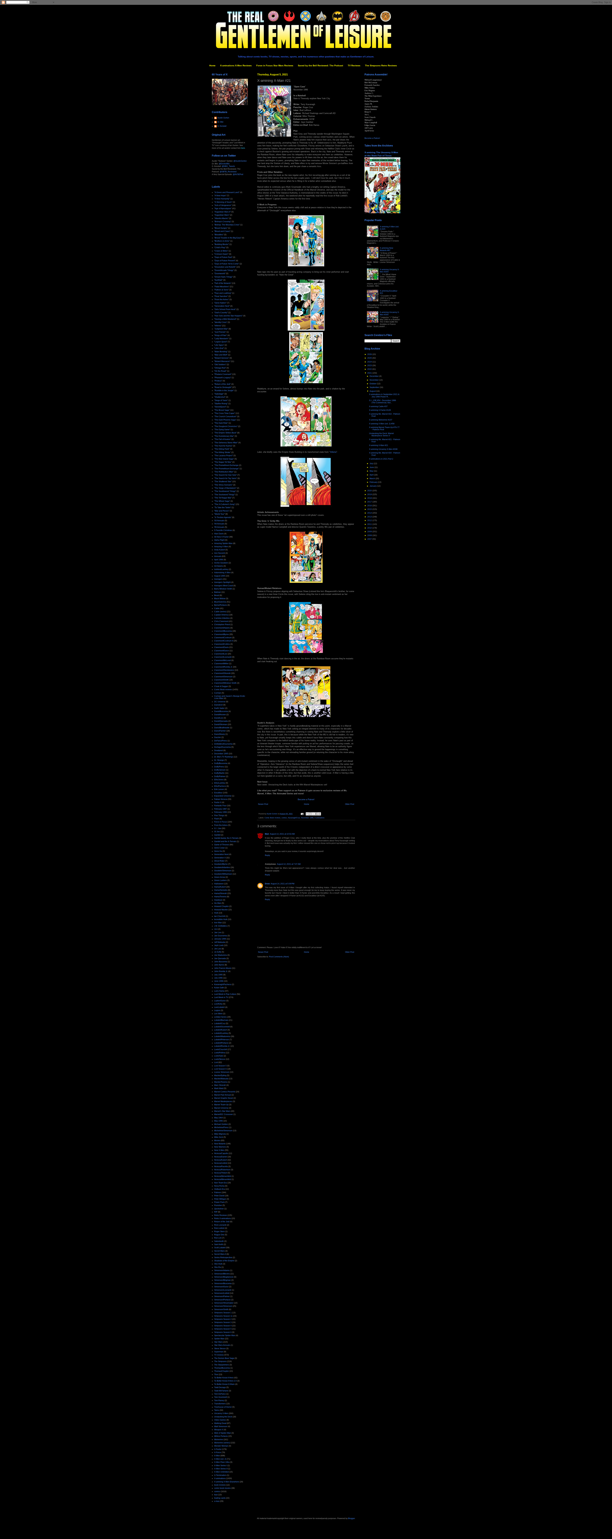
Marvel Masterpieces (223, 1101)
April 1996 (218, 560)
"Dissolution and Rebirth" (225, 267)
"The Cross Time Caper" (224, 413)
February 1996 (220, 812)
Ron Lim (218, 1238)
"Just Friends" (220, 332)
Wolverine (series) (222, 1443)
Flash (216, 819)
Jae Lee (217, 932)
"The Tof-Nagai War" (223, 498)
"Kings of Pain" (220, 335)
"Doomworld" (220, 273)
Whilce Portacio (221, 1436)
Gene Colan (219, 848)
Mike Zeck (218, 1137)
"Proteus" (218, 381)
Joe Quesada (220, 958)
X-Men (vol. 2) (220, 1459)
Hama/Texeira (220, 897)
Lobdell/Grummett (222, 1027)
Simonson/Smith (221, 1309)
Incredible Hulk (220, 919)
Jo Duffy (217, 952)
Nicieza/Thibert (220, 1173)
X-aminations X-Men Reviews (236, 65)
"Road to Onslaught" (223, 387)
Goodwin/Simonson (222, 871)
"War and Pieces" (221, 511)
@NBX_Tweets (228, 166)
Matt (267, 834)
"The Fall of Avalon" (222, 439)
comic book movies (222, 1488)
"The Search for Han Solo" (225, 475)
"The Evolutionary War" (224, 436)
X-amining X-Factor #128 (380, 410)
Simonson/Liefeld (221, 1293)
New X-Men (219, 1150)
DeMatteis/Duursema (223, 744)
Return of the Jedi (221, 1222)
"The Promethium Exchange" (226, 469)
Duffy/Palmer (219, 776)
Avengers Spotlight (222, 582)
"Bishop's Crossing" (222, 221)
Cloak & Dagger (221, 686)
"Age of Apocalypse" (223, 208)
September (375, 387)
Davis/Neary (219, 734)
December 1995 (221, 754)
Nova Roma (219, 1186)
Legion (217, 1010)
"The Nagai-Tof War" (223, 462)
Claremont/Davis (221, 647)
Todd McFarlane (221, 1391)
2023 (369, 365)
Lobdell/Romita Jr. (222, 1046)
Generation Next (221, 854)
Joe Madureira (220, 955)
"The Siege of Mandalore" (225, 488)
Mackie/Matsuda (221, 1079)
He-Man (217, 903)
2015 (369, 509)
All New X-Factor (221, 537)
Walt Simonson (220, 1426)
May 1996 (218, 1121)
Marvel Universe (221, 1108)
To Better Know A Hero (223, 1378)
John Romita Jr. (221, 971)
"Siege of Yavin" (221, 400)
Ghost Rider (219, 861)
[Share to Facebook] (316, 813)
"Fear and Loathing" (222, 293)
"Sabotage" (219, 394)
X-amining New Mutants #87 (386, 249)
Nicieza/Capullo (221, 1153)
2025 (369, 358)
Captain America (221, 615)
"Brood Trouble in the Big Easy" (227, 238)
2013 (369, 517)
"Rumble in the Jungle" (224, 390)
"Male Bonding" (221, 352)
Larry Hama (219, 991)
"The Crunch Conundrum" (225, 416)
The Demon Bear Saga (224, 1358)
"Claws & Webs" (221, 251)
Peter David (219, 1196)
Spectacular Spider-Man (224, 1335)
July (372, 463)
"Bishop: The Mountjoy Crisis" (227, 225)
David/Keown (220, 714)
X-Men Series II (220, 1469)
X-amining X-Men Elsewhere (226, 1482)
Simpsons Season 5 (223, 1329)
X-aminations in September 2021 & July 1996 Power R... (384, 395)
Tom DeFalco (220, 1394)
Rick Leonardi (220, 1225)
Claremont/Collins (222, 644)
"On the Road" (220, 371)
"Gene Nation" (220, 303)
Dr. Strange (219, 760)
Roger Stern (219, 1231)
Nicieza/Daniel (220, 1157)
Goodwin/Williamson (223, 874)
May (372, 471)
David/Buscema (221, 711)
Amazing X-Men (221, 546)
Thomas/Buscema (222, 1368)
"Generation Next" (222, 306)
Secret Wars (219, 1251)
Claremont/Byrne (221, 634)
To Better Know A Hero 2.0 (225, 1381)
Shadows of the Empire (224, 1261)
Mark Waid (218, 1088)
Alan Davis (219, 534)
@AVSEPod (238, 174)
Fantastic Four (220, 805)
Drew (267, 884)
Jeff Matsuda (219, 942)
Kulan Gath (219, 988)
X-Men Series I (220, 1465)
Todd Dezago (220, 1387)
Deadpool (218, 750)
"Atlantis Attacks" (221, 218)
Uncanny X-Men (221, 1413)
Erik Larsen (219, 789)
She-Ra (217, 1267)
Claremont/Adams (222, 628)
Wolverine (218, 1439)
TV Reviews (354, 65)
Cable (216, 608)
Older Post (349, 804)
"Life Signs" (219, 345)
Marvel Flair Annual (222, 1095)
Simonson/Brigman (222, 1280)
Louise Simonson (221, 1072)
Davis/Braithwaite (221, 728)
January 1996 (220, 939)
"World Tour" (219, 514)
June (372, 467)
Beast (216, 595)
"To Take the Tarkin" (222, 507)
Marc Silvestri (220, 1085)
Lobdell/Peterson (221, 1039)
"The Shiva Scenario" (223, 485)
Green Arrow (219, 877)
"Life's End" (219, 348)
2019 (369, 494)
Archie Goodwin (221, 563)
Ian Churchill (219, 916)
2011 (369, 524)
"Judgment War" (221, 329)
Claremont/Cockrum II (223, 641)
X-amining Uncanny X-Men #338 (383, 449)
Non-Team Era (220, 1183)
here (243, 148)
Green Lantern (220, 880)
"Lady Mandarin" (221, 338)
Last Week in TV (221, 997)
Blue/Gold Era (220, 602)
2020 (369, 491)
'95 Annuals (219, 527)
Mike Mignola (220, 1134)
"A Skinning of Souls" (223, 202)
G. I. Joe (217, 828)
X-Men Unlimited (221, 1472)
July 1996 (218, 978)
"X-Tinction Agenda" (222, 517)
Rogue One (219, 1235)
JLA (216, 929)
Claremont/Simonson (223, 677)
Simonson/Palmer (222, 1296)
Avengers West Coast (223, 586)
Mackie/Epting (220, 1075)
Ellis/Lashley (219, 783)
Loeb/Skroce (219, 1059)
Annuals (217, 556)
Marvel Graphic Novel (223, 1098)
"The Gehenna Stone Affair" (226, 443)
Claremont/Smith (221, 680)
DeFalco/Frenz (220, 741)
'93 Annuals (219, 520)
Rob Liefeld (219, 1228)
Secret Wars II (220, 1254)
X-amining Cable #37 (378, 406)
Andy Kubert (219, 550)
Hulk (216, 913)
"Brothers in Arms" (222, 241)
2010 (369, 528)
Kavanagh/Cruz (294, 818)
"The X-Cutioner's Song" (224, 504)
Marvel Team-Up (221, 1105)
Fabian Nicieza (220, 799)
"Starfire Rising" (221, 403)
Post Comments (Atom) (279, 957)
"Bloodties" (219, 235)
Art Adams (218, 566)
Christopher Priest (222, 624)
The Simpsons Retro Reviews (381, 65)
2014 (369, 513)
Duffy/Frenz (219, 767)
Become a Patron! (306, 799)
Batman (217, 592)
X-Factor (218, 1449)
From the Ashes (221, 825)
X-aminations (319, 818)
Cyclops (217, 693)
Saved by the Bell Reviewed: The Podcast (320, 65)
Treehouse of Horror (223, 1407)
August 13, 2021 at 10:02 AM (282, 834)
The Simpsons (220, 1361)
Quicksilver (219, 1209)
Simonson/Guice (221, 1287)
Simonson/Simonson (223, 1306)
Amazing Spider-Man (223, 543)
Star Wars (218, 1342)
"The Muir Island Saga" (224, 459)
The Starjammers (221, 1365)
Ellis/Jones (219, 780)
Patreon (217, 1192)
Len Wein (218, 1014)
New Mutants (220, 1144)
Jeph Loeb (218, 945)
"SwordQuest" (220, 407)
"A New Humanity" (222, 199)
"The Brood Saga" (222, 410)
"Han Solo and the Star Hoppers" (228, 316)
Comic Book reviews (272, 818)
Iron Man (218, 922)
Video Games (220, 1420)
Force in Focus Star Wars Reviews (274, 65)
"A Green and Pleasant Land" (226, 192)
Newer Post (263, 804)
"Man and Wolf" (220, 355)
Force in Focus (220, 822)
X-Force (217, 1452)
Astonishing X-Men (222, 572)
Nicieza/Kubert (220, 1160)
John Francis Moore (222, 968)
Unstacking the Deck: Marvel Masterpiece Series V (381, 434)
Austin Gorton (223, 118)
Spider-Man (219, 1339)
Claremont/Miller (221, 663)
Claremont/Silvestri (222, 673)
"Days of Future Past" (223, 257)
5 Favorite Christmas (223, 530)
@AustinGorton (240, 161)
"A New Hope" (220, 195)
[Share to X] (313, 813)
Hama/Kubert (220, 887)
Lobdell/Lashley (221, 1033)
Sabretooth (219, 1241)
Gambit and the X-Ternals (225, 841)
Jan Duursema (220, 936)
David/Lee (218, 718)
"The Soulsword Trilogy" (224, 495)
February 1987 (220, 809)
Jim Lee (217, 949)
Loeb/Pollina (219, 1053)
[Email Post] (302, 814)
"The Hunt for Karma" (223, 446)
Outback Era (219, 1189)
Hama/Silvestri (220, 893)
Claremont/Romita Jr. (223, 667)
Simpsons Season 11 (223, 1316)
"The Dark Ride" (221, 423)
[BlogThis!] (310, 813)
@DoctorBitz (224, 164)
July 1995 (218, 975)
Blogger (351, 1518)
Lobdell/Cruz (219, 1023)
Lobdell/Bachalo (221, 1020)
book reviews (220, 1485)
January (373, 486)
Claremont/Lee (220, 654)
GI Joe (217, 831)
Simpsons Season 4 (223, 1326)
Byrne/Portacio (220, 605)
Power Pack (219, 1202)
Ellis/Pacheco (220, 786)
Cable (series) (220, 611)
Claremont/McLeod (222, 660)
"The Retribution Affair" (224, 472)
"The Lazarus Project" (223, 455)
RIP (215, 1212)
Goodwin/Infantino (222, 867)
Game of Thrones (221, 845)
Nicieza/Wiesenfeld (222, 1179)
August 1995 (219, 576)
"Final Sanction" (221, 296)
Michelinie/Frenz (221, 1127)
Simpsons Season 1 (223, 1313)
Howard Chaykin (221, 906)
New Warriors (220, 1147)
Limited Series (220, 1017)
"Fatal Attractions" (221, 286)
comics (284, 818)
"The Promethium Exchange (226, 465)
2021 (369, 373)
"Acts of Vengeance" (223, 205)
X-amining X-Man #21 (378, 445)
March (372, 478)
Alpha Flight (219, 540)
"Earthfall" (218, 280)
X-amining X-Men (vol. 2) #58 (381, 424)
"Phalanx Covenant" (223, 374)
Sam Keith (218, 1244)
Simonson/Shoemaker (223, 1303)
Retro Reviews (220, 1215)
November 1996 (307, 818)
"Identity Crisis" (220, 322)
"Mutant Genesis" (221, 358)
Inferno (333, 452)
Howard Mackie (221, 910)
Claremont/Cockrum (223, 637)
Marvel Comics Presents (224, 1092)
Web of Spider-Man (222, 1433)
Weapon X (218, 1430)
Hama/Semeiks (220, 890)
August (373, 391)
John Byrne (219, 965)
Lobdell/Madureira (222, 1036)
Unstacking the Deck (223, 1417)
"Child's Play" (220, 247)
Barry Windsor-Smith (223, 589)
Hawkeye (218, 900)
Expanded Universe (222, 796)
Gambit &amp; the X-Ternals (226, 838)
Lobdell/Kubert (220, 1030)
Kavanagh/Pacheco (222, 984)
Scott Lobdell (220, 1248)
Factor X (217, 802)
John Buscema (220, 962)
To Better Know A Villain (224, 1384)
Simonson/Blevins (222, 1274)
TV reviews (219, 1355)
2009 (369, 531)
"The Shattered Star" (223, 481)
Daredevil (218, 705)
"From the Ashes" (221, 299)
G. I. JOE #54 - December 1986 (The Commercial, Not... (382, 401)
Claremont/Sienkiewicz (224, 670)
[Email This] (307, 813)
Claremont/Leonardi (223, 657)
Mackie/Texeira (220, 1082)
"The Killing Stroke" (222, 452)
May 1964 (218, 1118)
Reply (267, 855)
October (373, 384)
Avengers (218, 579)
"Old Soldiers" (220, 364)
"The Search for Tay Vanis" (225, 478)
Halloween (219, 884)
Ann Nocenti (219, 553)
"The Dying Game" (222, 429)
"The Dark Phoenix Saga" (225, 420)
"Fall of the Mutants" (222, 283)
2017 (369, 502)
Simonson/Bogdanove (223, 1277)
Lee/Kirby (218, 1004)
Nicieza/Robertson (222, 1170)
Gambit (217, 835)
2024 (369, 362)
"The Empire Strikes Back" (225, 433)
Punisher (218, 1205)
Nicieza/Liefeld (220, 1163)
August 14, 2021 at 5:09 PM (282, 884)
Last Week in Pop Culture (225, 994)
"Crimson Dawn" (221, 254)
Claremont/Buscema (223, 631)
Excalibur (218, 793)
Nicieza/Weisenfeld (222, 1176)
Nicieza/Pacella (221, 1166)
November (374, 380)
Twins (216, 1410)
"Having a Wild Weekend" (225, 319)
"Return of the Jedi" (222, 384)
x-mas (216, 1501)
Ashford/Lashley (221, 569)
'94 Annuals (219, 524)
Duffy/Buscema (220, 763)
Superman (218, 1352)
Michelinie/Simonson (223, 1131)
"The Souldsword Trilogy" (225, 491)
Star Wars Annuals (222, 1345)
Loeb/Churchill (220, 1049)
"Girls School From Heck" (225, 309)
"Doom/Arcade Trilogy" (224, 270)
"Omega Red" (220, 368)
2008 (369, 535)
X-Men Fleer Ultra (221, 1462)
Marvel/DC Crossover (223, 1114)
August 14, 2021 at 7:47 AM (289, 864)
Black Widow (219, 598)
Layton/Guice (220, 1001)
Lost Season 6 (220, 1069)
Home (212, 65)
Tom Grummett (220, 1397)
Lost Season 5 (220, 1066)
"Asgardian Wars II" (222, 212)
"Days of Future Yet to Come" (226, 264)
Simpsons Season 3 (223, 1322)
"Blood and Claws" (222, 231)
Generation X (220, 858)
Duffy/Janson (220, 770)
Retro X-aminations (222, 1218)
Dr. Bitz (220, 122)
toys (216, 1495)
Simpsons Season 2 (223, 1319)
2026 (369, 354)
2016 (369, 505)
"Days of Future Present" (224, 261)
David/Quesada (221, 721)
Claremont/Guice (221, 651)
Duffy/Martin (219, 773)
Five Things (219, 815)
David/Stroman (220, 724)
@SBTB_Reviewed (228, 172)
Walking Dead (220, 1423)
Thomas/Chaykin (221, 1371)
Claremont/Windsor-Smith (225, 683)
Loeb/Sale (218, 1056)
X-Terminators (220, 1475)
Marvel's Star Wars (222, 1111)
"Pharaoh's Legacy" (222, 378)
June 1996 (218, 981)
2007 (369, 539)
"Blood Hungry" (220, 228)
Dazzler (217, 737)
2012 (369, 520)
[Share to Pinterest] (319, 813)
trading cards (220, 1498)
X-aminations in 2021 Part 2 (381, 459)
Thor (216, 1374)
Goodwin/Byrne (221, 864)
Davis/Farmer (220, 731)
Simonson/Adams (221, 1270)
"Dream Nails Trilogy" (223, 277)
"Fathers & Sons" (221, 290)
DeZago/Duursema (222, 747)
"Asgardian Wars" (221, 215)
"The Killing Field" (221, 449)
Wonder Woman (221, 1446)
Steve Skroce (220, 1348)
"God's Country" (221, 312)
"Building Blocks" (221, 244)
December (374, 376)
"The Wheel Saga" (222, 501)
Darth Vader (219, 708)
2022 (369, 369)
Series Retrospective (223, 1257)
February (374, 482)
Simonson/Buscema (223, 1283)
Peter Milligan (220, 1199)
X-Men (217, 1456)
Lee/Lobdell (219, 1007)
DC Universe (219, 702)
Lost (216, 1062)
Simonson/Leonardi (222, 1290)
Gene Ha (218, 851)
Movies (217, 1140)
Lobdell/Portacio (221, 1043)
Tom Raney (219, 1400)
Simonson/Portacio (222, 1300)
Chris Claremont (221, 621)
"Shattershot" (219, 397)
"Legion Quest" (220, 342)
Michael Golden (221, 1124)
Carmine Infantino (222, 618)
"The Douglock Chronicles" (225, 426)
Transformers (220, 1404)
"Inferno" (218, 326)
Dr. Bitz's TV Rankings (223, 757)
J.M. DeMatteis (220, 926)
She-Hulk (218, 1264)
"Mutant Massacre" (222, 361)
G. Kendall (221, 126)
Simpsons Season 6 (223, 1332)
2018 (369, 498)
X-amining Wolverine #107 (380, 420)
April (372, 475)
